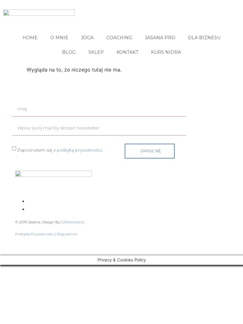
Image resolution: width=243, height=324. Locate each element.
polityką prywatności (79, 150)
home (30, 37)
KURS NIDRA (166, 52)
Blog (69, 52)
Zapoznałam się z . (60, 150)
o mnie (59, 37)
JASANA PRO (160, 37)
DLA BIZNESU (204, 37)
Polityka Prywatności (35, 234)
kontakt (127, 52)
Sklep (96, 52)
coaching (119, 37)
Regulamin (67, 234)
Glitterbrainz (72, 222)
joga (87, 37)
